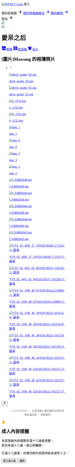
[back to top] (5, 403)
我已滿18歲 (9, 460)
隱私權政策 (30, 414)
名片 (35, 49)
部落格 (23, 49)
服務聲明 (46, 414)
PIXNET (23, 410)
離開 (22, 460)
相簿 (9, 49)
